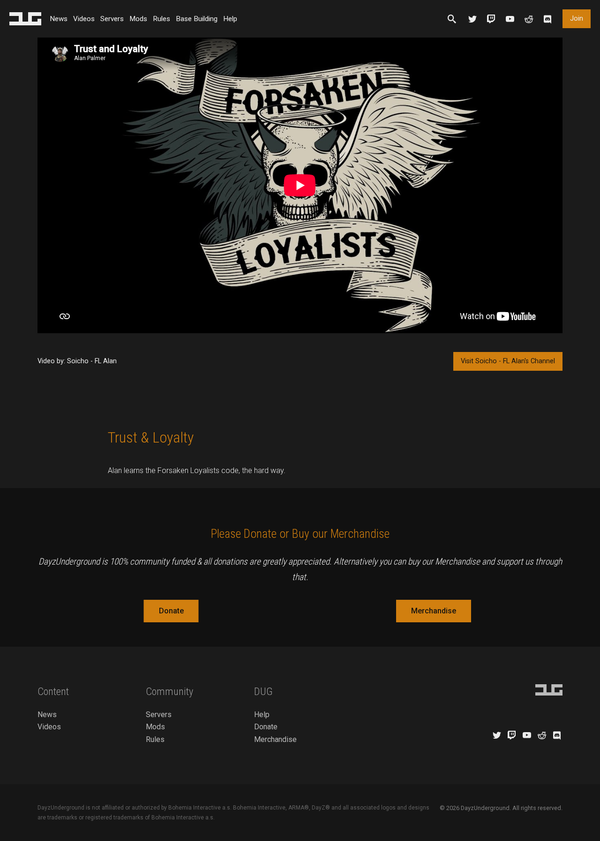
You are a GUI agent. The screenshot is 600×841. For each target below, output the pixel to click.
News (59, 19)
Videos (84, 19)
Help (230, 19)
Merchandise (433, 610)
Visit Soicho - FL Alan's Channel (508, 361)
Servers (112, 19)
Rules (161, 19)
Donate (171, 610)
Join (576, 19)
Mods (138, 19)
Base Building (197, 19)
